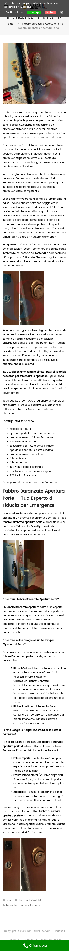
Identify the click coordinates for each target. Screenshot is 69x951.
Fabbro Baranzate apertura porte (42, 24)
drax (9, 900)
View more (37, 7)
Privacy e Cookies (50, 940)
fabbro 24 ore (18, 459)
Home (9, 24)
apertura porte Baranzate (41, 482)
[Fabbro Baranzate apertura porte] (34, 73)
